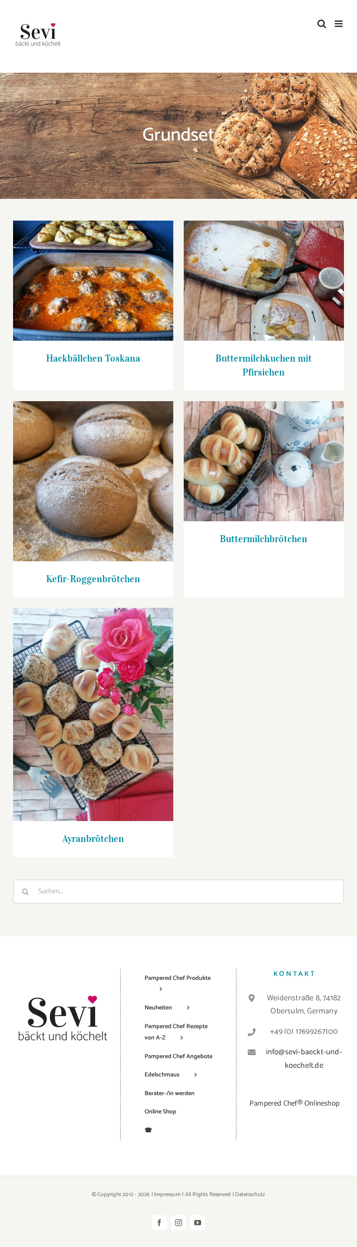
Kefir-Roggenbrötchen (92, 472)
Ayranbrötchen (92, 706)
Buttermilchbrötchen (263, 452)
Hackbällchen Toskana (92, 272)
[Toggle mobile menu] (339, 23)
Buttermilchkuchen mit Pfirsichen (263, 272)
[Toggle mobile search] (321, 23)
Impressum (167, 1194)
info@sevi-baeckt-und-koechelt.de (304, 1059)
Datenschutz (250, 1194)
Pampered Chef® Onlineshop (294, 1103)
